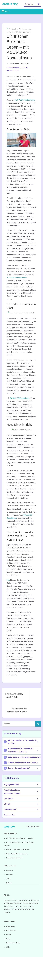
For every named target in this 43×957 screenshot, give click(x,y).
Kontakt (8, 934)
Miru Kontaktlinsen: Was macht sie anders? (22, 741)
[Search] (38, 4)
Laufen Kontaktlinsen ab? (19, 768)
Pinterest (9, 883)
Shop (8, 939)
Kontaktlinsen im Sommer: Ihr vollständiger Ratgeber (20, 750)
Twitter (8, 879)
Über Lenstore (10, 815)
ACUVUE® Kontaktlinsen (25, 100)
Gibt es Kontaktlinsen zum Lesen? (22, 763)
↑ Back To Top (32, 827)
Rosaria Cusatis (13, 64)
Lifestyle (24, 68)
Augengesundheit (13, 68)
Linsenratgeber (13, 71)
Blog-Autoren (10, 926)
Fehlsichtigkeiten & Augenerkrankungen (12, 791)
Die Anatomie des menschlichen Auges (17, 710)
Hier (8, 580)
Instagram (9, 870)
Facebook (9, 875)
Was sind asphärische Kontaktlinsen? (24, 757)
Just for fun (8, 798)
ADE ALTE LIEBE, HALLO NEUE (14, 695)
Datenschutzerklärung (13, 943)
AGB (7, 947)
